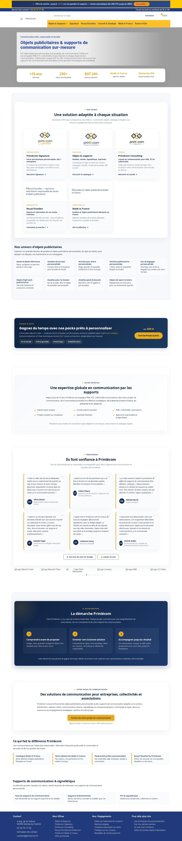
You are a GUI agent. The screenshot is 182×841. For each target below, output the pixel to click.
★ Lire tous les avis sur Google (79, 557)
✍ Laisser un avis (108, 557)
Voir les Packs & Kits (148, 335)
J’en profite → (142, 4)
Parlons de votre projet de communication (91, 718)
